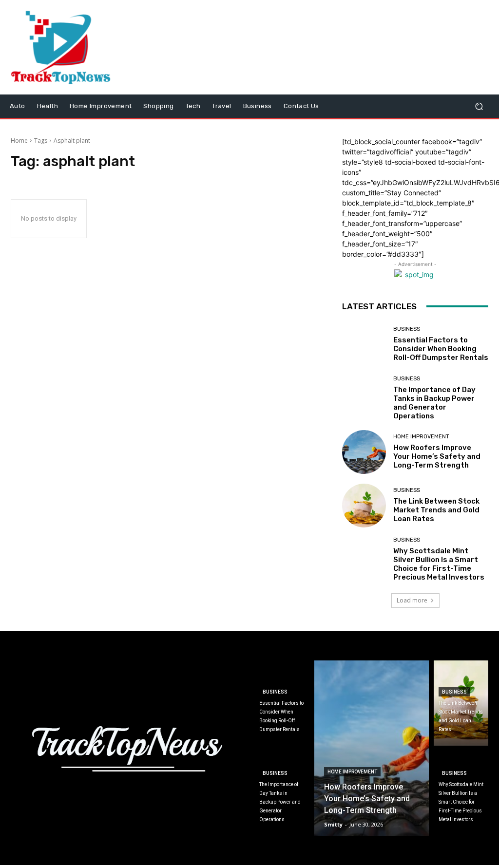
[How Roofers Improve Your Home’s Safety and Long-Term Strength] (364, 452)
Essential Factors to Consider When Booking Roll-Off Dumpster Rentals (440, 349)
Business (406, 329)
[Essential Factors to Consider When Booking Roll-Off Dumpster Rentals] (364, 344)
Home (19, 140)
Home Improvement (421, 436)
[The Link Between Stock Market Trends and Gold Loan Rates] (364, 505)
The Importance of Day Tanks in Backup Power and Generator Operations (434, 402)
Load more (412, 600)
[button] (478, 105)
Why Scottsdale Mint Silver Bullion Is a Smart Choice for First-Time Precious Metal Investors (438, 564)
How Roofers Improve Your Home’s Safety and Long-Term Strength (436, 456)
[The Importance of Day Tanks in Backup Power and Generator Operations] (364, 398)
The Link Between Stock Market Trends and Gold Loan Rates (436, 510)
